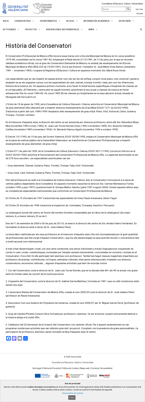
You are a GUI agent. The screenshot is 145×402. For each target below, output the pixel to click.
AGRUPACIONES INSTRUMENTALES (62, 29)
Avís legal (37, 368)
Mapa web (84, 368)
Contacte (95, 368)
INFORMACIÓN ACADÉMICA (96, 21)
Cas (141, 9)
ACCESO (70, 21)
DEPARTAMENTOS (48, 21)
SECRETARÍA (125, 21)
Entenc (72, 397)
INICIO (6, 21)
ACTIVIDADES (9, 29)
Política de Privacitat (51, 368)
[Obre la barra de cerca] (141, 29)
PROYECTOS (31, 29)
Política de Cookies (70, 368)
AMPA (91, 29)
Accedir (140, 13)
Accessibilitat (106, 368)
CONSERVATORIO (22, 21)
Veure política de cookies (72, 393)
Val (137, 9)
